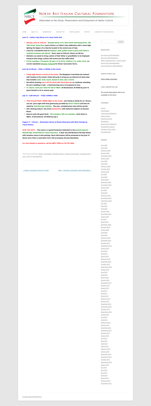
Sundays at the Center (72, 154)
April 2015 (104, 344)
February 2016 (105, 323)
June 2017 (104, 291)
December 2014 (106, 354)
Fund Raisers (48, 154)
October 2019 (105, 243)
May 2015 (104, 341)
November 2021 (106, 214)
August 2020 (105, 230)
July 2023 (104, 190)
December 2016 (106, 304)
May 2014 (104, 373)
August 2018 (105, 270)
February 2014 (105, 381)
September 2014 (106, 362)
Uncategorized (84, 154)
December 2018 (106, 262)
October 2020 (105, 227)
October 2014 (105, 360)
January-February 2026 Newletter (112, 66)
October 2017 (105, 285)
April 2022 (104, 209)
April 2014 (104, 375)
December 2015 (106, 328)
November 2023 (106, 185)
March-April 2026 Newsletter (110, 63)
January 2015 (105, 352)
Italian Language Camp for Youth (35, 170)
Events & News (74, 32)
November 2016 (106, 307)
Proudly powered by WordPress (32, 397)
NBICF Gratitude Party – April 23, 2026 (113, 61)
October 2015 (105, 333)
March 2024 (105, 180)
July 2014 (104, 368)
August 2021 (105, 217)
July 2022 (104, 203)
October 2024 (105, 169)
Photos (87, 32)
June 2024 (104, 177)
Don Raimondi (37, 156)
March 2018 (105, 278)
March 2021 (105, 222)
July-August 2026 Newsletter (110, 55)
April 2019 (104, 254)
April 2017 (104, 293)
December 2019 (106, 240)
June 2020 (104, 233)
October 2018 (105, 264)
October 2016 (105, 309)
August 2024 (105, 172)
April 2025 (104, 164)
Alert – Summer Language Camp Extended (75, 170)
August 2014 (105, 365)
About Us (34, 32)
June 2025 (104, 161)
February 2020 (105, 238)
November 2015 (106, 330)
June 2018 (104, 272)
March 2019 (105, 256)
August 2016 (105, 315)
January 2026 (105, 153)
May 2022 (104, 206)
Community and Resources (104, 32)
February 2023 (105, 195)
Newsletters (105, 121)
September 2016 (106, 312)
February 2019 (105, 259)
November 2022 (106, 198)
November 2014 (106, 357)
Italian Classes (105, 116)
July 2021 (104, 219)
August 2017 (105, 288)
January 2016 (105, 325)
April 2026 (104, 148)
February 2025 (105, 166)
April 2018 (104, 275)
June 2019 (104, 251)
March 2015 (105, 346)
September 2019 (106, 246)
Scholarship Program (108, 127)
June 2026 (104, 145)
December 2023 (106, 182)
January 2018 (105, 280)
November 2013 (106, 383)
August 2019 (105, 248)
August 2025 (105, 158)
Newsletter (60, 32)
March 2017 (105, 296)
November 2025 (106, 156)
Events (41, 154)
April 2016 (104, 320)
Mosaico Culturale (48, 64)
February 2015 (105, 349)
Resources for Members (109, 124)
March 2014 (105, 378)
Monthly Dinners (58, 154)
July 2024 (104, 174)
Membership (47, 32)
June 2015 (104, 338)
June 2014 (104, 370)
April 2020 (104, 235)
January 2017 (105, 301)
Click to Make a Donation (109, 79)
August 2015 (105, 336)
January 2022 (105, 211)
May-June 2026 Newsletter (109, 58)
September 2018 (106, 267)
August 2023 (105, 188)
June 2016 (104, 317)
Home (24, 32)
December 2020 (106, 225)
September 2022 (106, 201)
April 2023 (104, 193)
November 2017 (106, 283)
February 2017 (105, 299)
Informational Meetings (108, 113)
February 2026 (105, 151)
